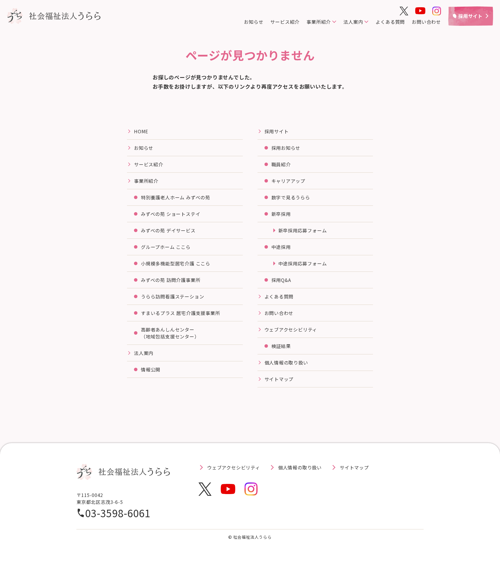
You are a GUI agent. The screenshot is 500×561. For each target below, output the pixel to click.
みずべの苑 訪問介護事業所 (170, 279)
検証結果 (281, 346)
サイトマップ (279, 379)
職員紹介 (281, 164)
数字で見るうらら (290, 197)
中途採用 (281, 246)
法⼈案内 (143, 352)
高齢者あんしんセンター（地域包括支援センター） (170, 333)
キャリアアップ (288, 180)
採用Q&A (281, 279)
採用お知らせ (286, 147)
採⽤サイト (276, 131)
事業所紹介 (146, 180)
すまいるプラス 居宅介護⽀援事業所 (180, 312)
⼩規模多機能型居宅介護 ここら (175, 263)
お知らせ (253, 21)
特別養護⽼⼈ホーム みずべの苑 (175, 197)
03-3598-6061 (117, 512)
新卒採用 (281, 213)
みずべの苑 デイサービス (168, 230)
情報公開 (150, 369)
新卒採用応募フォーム (302, 230)
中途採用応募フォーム (302, 263)
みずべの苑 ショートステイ (170, 213)
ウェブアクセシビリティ (290, 329)
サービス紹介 (284, 21)
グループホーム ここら (166, 246)
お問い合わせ (426, 21)
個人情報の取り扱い (286, 362)
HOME (141, 131)
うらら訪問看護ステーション (172, 296)
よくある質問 (390, 21)
